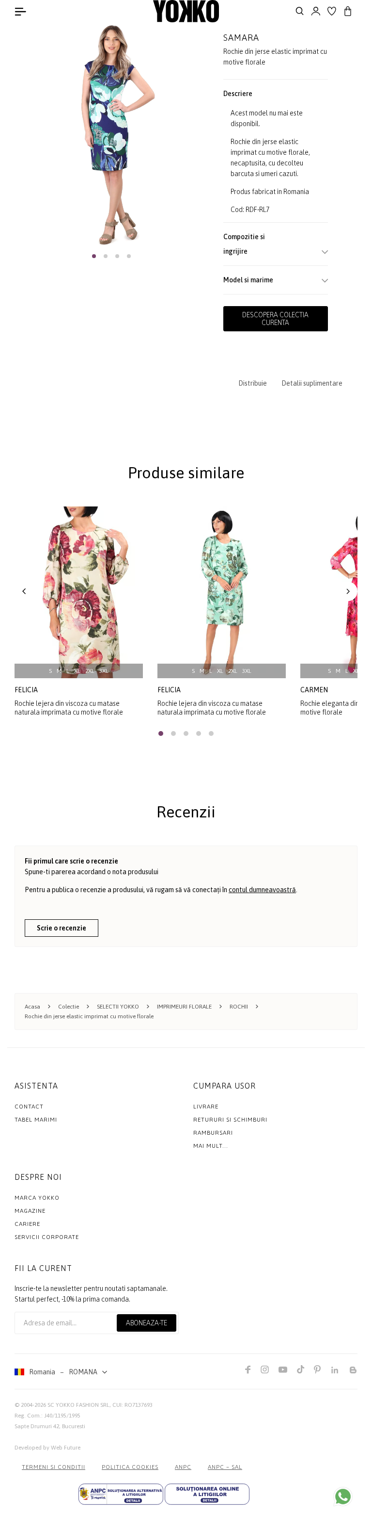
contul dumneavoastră (262, 890)
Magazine (30, 1210)
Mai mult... (210, 1145)
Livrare (205, 1106)
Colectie (68, 1006)
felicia (26, 690)
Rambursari (213, 1132)
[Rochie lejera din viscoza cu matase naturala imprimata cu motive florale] (79, 592)
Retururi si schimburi (230, 1119)
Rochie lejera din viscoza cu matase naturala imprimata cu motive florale (69, 708)
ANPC (183, 1467)
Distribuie (252, 383)
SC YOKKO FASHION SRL (78, 1405)
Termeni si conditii (53, 1467)
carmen (314, 690)
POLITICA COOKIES (130, 1467)
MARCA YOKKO (37, 1197)
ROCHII (239, 1006)
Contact (29, 1106)
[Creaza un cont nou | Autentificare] (316, 11)
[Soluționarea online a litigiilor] (207, 1494)
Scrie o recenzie (61, 928)
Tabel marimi (36, 1119)
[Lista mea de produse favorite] (331, 11)
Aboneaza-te (146, 1323)
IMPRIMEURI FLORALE (184, 1006)
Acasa (32, 1006)
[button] (94, 256)
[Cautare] (299, 11)
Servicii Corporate (47, 1237)
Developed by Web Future (47, 1447)
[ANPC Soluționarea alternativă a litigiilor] (120, 1494)
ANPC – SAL (225, 1467)
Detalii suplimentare (311, 383)
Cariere (27, 1224)
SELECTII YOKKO (118, 1006)
